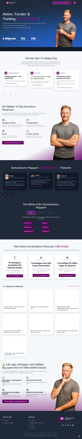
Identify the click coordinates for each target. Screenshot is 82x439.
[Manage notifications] (79, 436)
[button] (5, 94)
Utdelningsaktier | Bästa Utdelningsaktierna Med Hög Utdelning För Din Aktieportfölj (67, 308)
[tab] (31, 213)
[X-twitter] (61, 425)
